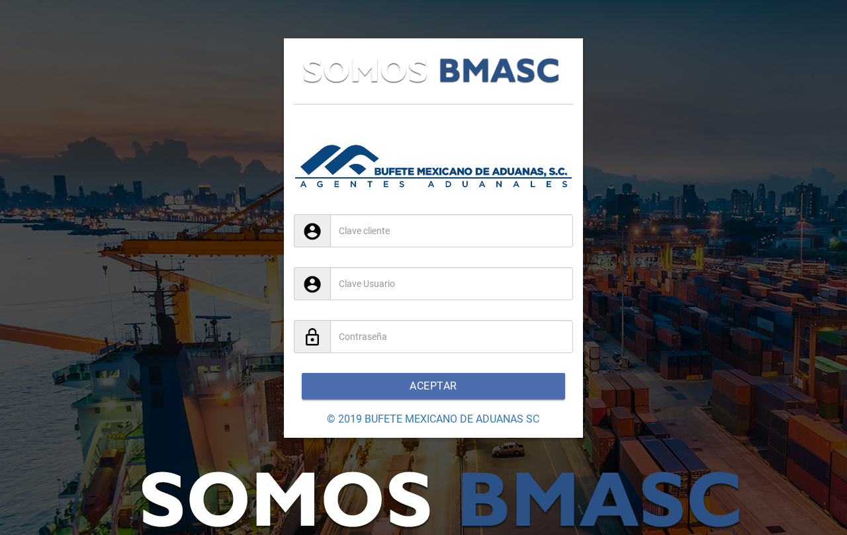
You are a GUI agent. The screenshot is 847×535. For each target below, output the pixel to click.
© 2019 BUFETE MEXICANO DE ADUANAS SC (433, 419)
